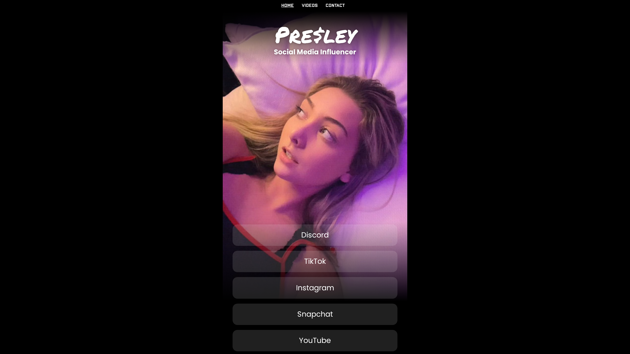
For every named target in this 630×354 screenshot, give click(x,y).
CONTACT (335, 5)
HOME (287, 5)
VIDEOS (310, 5)
